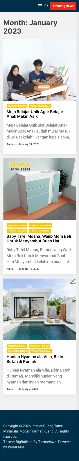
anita (10, 144)
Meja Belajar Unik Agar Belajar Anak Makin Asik (35, 114)
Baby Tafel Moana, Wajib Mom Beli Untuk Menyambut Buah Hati (39, 238)
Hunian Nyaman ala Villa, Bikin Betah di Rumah (35, 359)
